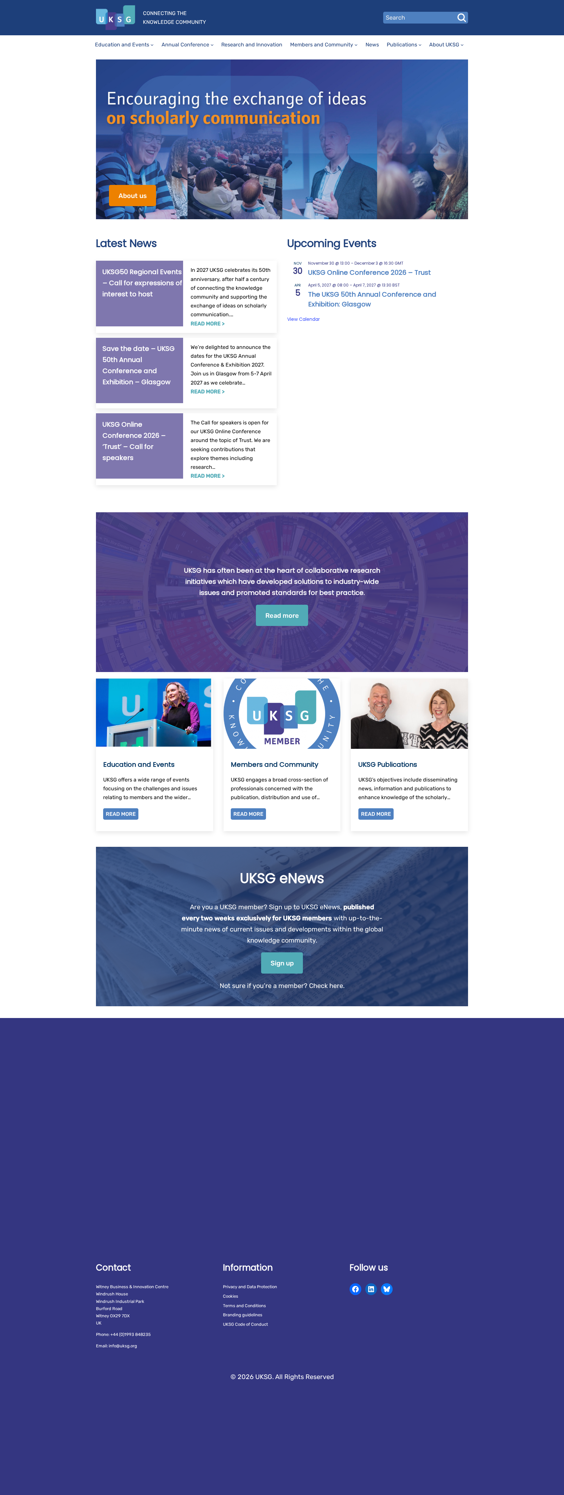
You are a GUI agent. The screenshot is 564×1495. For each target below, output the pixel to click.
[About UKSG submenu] (462, 44)
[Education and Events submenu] (152, 44)
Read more (282, 615)
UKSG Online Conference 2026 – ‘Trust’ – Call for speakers (134, 441)
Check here (326, 986)
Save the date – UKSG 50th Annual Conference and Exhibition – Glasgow (138, 365)
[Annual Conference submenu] (212, 44)
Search (461, 18)
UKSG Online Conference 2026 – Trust (369, 272)
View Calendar (303, 319)
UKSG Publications (387, 764)
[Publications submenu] (420, 44)
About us (132, 196)
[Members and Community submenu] (356, 44)
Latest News (126, 243)
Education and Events (139, 764)
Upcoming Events (332, 243)
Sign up (282, 963)
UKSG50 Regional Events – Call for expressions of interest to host (142, 283)
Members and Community (274, 764)
